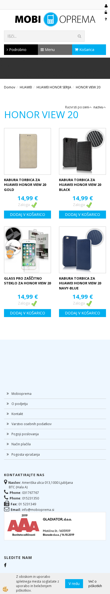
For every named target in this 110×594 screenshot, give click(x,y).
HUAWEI (26, 87)
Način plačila (21, 444)
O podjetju (19, 403)
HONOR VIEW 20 (88, 87)
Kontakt (17, 414)
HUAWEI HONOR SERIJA (54, 87)
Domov (9, 87)
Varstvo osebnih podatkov (31, 424)
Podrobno (17, 49)
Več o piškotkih (95, 583)
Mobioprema (21, 393)
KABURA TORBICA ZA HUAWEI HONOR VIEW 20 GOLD (25, 184)
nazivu (98, 107)
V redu (74, 583)
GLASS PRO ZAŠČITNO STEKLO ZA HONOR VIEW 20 (27, 281)
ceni (86, 107)
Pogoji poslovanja (25, 434)
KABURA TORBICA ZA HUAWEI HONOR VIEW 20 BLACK (80, 184)
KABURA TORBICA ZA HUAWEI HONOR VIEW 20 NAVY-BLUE (80, 283)
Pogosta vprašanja (25, 454)
